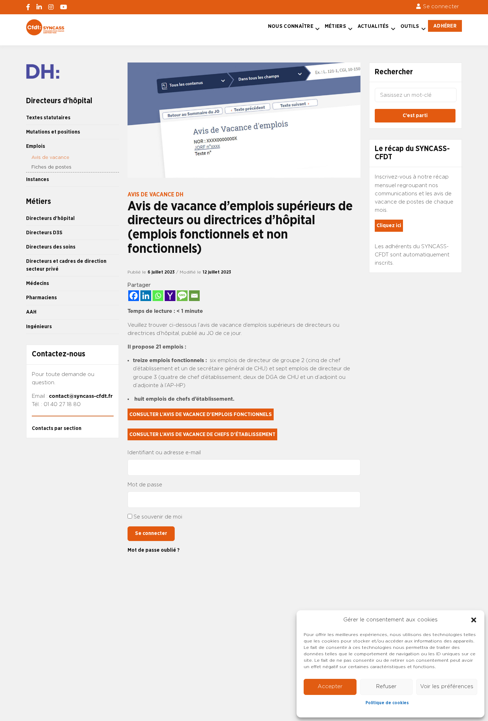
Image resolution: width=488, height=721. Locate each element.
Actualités (373, 26)
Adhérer (445, 26)
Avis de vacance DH (155, 194)
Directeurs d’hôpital (50, 218)
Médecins (37, 283)
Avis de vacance (50, 157)
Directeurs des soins (50, 247)
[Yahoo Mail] (170, 295)
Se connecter (441, 6)
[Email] (194, 295)
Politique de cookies (387, 703)
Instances (37, 179)
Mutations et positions (53, 132)
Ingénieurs (39, 326)
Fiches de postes (51, 167)
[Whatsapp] (158, 295)
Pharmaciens (41, 297)
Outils (409, 26)
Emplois (35, 146)
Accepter (330, 686)
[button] (473, 620)
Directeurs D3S (44, 232)
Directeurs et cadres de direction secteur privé (66, 265)
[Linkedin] (145, 295)
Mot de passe (145, 484)
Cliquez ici (389, 225)
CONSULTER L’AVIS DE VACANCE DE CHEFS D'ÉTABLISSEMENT (202, 434)
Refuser (386, 686)
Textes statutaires (48, 117)
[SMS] (182, 295)
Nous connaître (290, 26)
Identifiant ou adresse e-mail (164, 452)
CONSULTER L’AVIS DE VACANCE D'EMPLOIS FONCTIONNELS (200, 414)
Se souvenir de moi (158, 517)
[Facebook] (133, 295)
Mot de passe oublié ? (154, 550)
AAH (31, 312)
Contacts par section (56, 428)
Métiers (335, 26)
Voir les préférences (446, 686)
